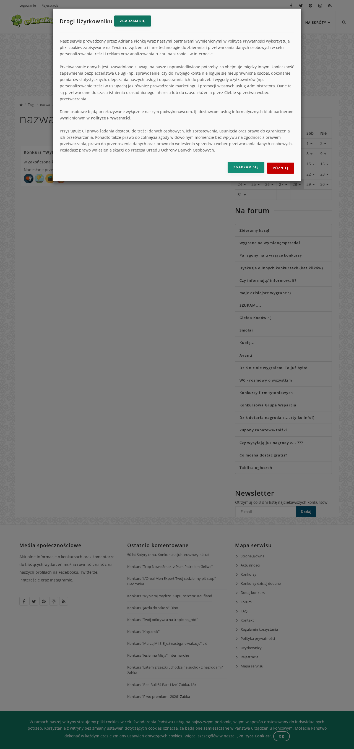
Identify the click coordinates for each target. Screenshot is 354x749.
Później (280, 168)
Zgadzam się (132, 21)
